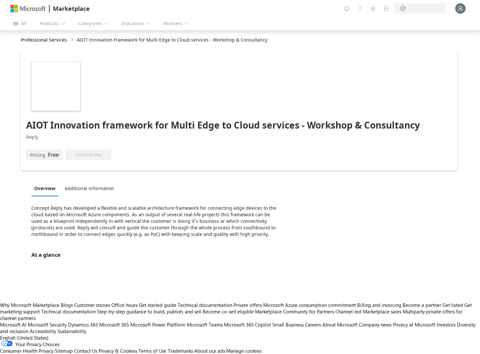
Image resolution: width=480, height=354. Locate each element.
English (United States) (24, 337)
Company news (375, 324)
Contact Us (85, 350)
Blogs (67, 305)
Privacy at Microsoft (414, 324)
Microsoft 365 (114, 324)
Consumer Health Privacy (27, 350)
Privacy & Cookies (118, 350)
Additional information (89, 188)
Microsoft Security (47, 324)
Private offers (247, 305)
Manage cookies (244, 350)
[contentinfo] (72, 40)
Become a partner (422, 305)
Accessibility (43, 331)
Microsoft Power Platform (157, 324)
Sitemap (64, 350)
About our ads (209, 350)
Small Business (288, 324)
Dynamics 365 (83, 324)
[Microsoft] (28, 8)
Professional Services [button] (44, 40)
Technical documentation (205, 305)
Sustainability (71, 331)
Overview (45, 188)
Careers (313, 324)
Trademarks (180, 350)
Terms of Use (152, 350)
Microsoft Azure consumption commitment (310, 305)
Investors (446, 324)
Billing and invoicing (379, 305)
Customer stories (92, 305)
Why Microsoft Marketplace (29, 305)
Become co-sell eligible (228, 311)
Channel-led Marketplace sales (368, 311)
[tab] (46, 188)
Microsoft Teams (205, 324)
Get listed (452, 305)
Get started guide (157, 305)
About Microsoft (340, 324)
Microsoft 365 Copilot (247, 324)
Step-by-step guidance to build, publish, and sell (149, 311)
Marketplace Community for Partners (294, 311)
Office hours (124, 305)
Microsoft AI (13, 324)
